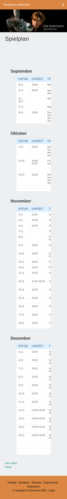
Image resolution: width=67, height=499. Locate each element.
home (8, 467)
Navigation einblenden (17, 4)
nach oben (11, 463)
